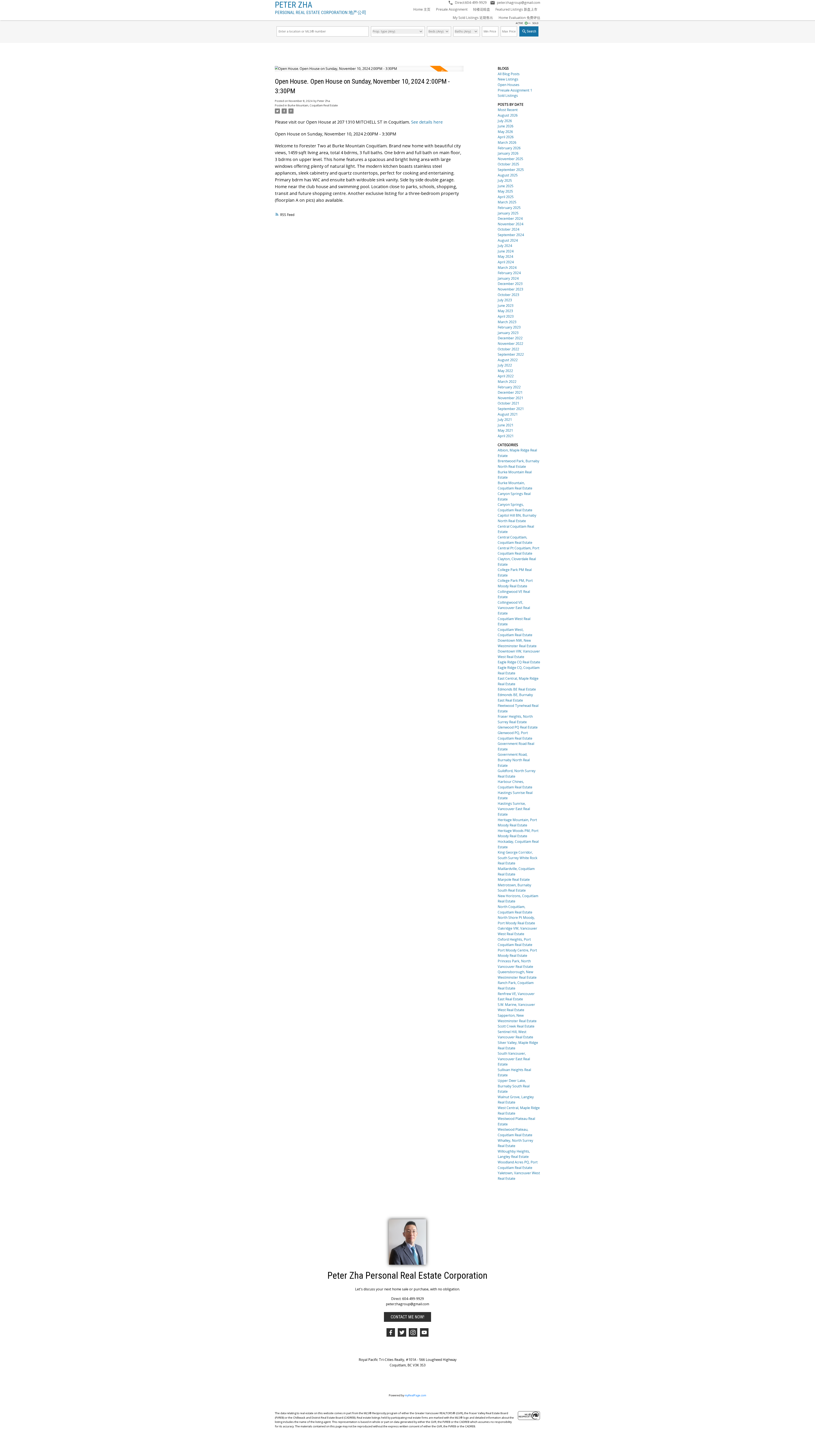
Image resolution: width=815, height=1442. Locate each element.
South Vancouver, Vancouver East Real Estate (514, 1059)
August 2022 (508, 360)
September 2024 (511, 235)
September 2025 (511, 169)
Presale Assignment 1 (515, 90)
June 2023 (505, 305)
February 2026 (509, 148)
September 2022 (511, 354)
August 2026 (508, 115)
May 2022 (505, 370)
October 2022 (508, 349)
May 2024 (505, 256)
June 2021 (505, 425)
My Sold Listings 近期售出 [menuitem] (473, 17)
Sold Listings (508, 95)
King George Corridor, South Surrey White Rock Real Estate (517, 857)
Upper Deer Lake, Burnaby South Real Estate (514, 1086)
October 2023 (508, 294)
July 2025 (505, 180)
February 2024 (509, 273)
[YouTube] (424, 1332)
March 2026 (507, 142)
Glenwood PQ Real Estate (518, 727)
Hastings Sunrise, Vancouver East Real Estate (514, 809)
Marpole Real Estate (514, 879)
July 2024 (505, 245)
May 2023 (505, 311)
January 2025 (508, 213)
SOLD (535, 23)
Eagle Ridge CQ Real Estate (519, 662)
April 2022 (506, 376)
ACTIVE (519, 23)
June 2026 (505, 126)
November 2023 (510, 289)
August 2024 (508, 240)
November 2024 (510, 224)
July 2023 (505, 300)
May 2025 (505, 191)
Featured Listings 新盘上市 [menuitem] (516, 9)
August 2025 (508, 175)
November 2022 (510, 343)
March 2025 (507, 202)
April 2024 (506, 262)
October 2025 (508, 164)
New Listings (508, 79)
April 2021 (506, 436)
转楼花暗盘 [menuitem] (481, 9)
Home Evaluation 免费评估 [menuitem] (519, 17)
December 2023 (510, 283)
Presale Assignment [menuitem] (452, 9)
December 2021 (510, 392)
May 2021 (505, 430)
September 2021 (511, 408)
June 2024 (505, 251)
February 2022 (509, 387)
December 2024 (510, 218)
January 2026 (508, 153)
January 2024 (508, 278)
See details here (427, 122)
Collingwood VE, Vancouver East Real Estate (514, 608)
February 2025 (509, 207)
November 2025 (510, 158)
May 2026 (505, 131)
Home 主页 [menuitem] (421, 9)
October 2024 (508, 229)
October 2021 (508, 403)
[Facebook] (390, 1332)
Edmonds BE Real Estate (517, 689)
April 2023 (506, 316)
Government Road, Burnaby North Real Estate (514, 760)
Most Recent (508, 109)
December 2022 (510, 338)
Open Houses (508, 84)
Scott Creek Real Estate (516, 1026)
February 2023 (509, 327)
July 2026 (505, 120)
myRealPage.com (415, 1395)
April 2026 (506, 137)
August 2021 (508, 414)
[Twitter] (402, 1332)
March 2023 (507, 322)
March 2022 (507, 381)
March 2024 (507, 267)
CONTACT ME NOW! (407, 1316)
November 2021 (510, 398)
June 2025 (505, 186)
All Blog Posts (509, 74)
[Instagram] (413, 1332)
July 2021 (505, 419)
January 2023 (508, 332)
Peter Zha (293, 5)
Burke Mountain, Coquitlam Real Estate (313, 105)
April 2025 (506, 197)
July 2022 (505, 365)
